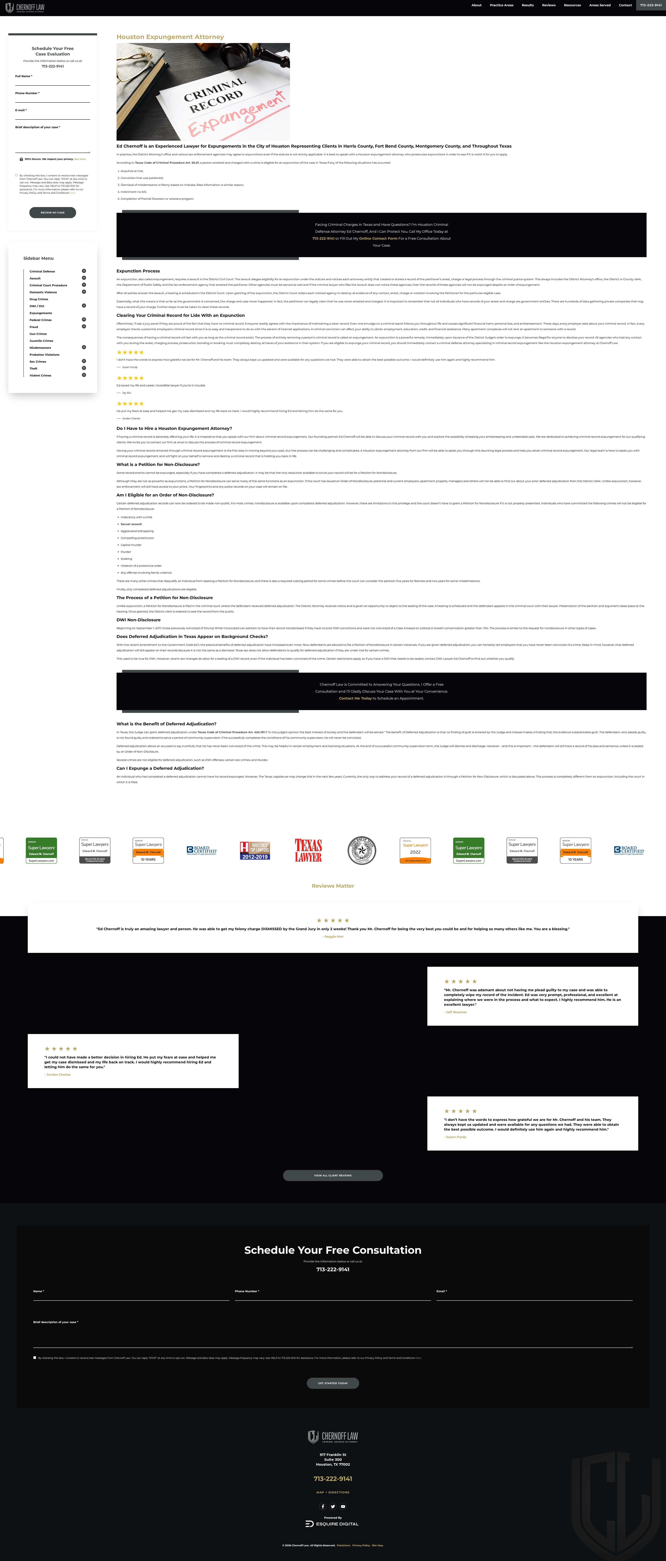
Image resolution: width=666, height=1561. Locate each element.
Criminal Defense (42, 271)
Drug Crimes (39, 299)
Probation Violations (44, 354)
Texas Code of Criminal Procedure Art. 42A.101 (231, 732)
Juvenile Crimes (41, 340)
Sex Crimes (38, 361)
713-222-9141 (651, 5)
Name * (38, 1291)
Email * (442, 1291)
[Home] (31, 8)
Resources (572, 5)
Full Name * (23, 76)
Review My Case (53, 212)
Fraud (34, 327)
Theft (33, 368)
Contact (625, 5)
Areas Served (600, 5)
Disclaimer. (344, 1545)
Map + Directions (333, 1492)
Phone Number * (27, 93)
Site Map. (378, 1545)
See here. (80, 159)
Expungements (41, 313)
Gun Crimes (38, 334)
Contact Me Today (355, 698)
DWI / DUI (37, 306)
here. (73, 192)
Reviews (549, 5)
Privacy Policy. (361, 1545)
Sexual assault (131, 524)
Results (528, 5)
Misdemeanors (40, 347)
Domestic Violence (43, 292)
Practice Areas (502, 5)
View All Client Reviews (333, 1175)
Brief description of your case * (37, 127)
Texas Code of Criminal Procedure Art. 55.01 (167, 162)
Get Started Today (333, 1383)
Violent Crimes (40, 375)
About (477, 5)
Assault (35, 278)
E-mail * (21, 110)
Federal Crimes (41, 320)
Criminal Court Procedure (48, 285)
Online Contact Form (378, 238)
